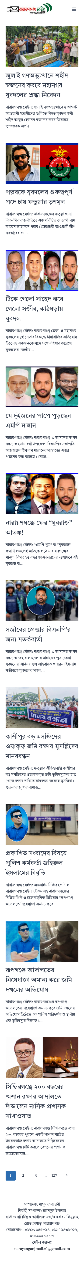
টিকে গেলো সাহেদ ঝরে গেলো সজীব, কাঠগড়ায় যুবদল (34, 309)
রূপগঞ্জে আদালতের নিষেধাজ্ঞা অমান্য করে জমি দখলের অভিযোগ (39, 980)
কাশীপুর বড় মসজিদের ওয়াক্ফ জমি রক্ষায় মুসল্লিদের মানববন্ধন (42, 747)
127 (54, 1176)
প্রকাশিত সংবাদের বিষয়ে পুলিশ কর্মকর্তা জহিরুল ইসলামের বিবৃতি (36, 863)
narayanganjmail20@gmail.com (42, 1249)
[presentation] (42, 46)
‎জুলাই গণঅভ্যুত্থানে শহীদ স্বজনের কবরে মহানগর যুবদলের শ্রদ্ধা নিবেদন (37, 86)
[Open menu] (74, 9)
